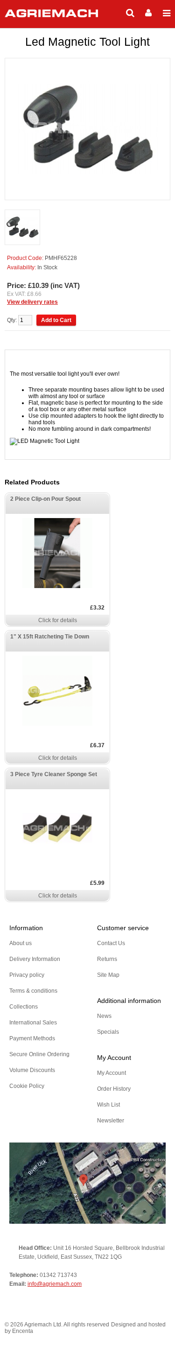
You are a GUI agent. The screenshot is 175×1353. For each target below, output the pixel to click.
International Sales (33, 1022)
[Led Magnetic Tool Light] (22, 228)
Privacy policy (26, 975)
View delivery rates (32, 302)
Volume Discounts (32, 1070)
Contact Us (111, 943)
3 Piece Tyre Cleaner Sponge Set (53, 774)
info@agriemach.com (55, 1284)
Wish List (108, 1104)
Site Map (108, 975)
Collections (23, 1006)
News (104, 1016)
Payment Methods (32, 1038)
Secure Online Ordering (39, 1054)
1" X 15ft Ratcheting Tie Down (49, 636)
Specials (108, 1032)
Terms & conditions (33, 991)
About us (20, 943)
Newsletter (110, 1120)
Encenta (22, 1331)
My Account (111, 1073)
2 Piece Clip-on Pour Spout (45, 499)
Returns (107, 959)
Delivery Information (34, 959)
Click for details (57, 620)
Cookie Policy (26, 1086)
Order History (114, 1089)
